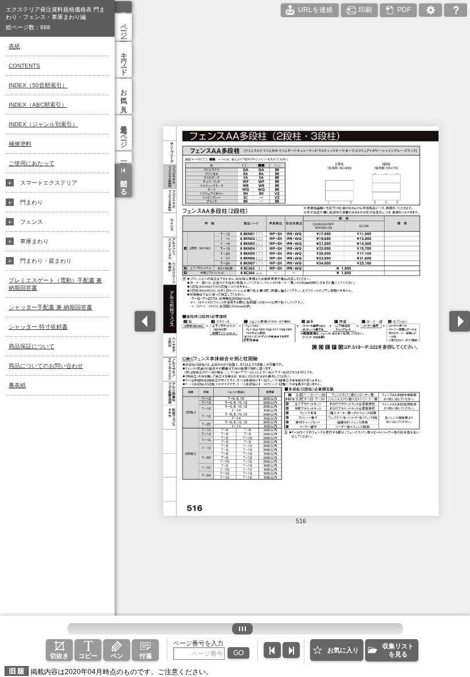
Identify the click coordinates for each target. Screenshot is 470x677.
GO (238, 653)
